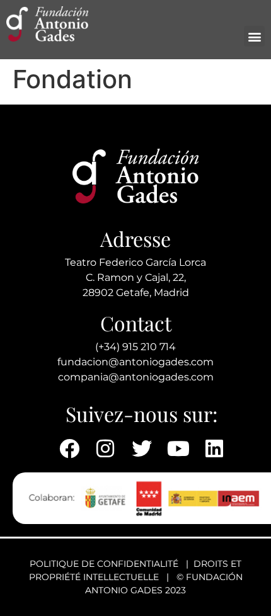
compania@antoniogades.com (136, 377)
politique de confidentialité (104, 563)
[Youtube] (178, 448)
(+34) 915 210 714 (135, 347)
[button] (254, 36)
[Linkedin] (214, 448)
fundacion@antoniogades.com (135, 362)
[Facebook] (69, 448)
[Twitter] (142, 448)
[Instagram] (106, 448)
